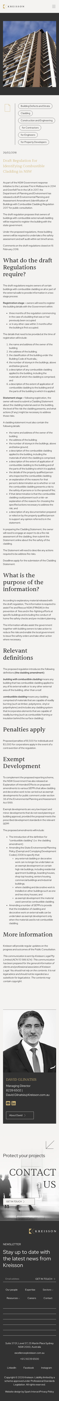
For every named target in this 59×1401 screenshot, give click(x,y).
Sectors (47, 1289)
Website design (13, 1391)
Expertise (30, 1289)
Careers (32, 1298)
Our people (12, 1289)
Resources (12, 1298)
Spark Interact (32, 1391)
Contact (48, 1298)
